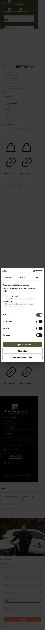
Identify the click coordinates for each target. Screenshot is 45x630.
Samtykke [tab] (8, 277)
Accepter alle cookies (22, 344)
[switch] (39, 321)
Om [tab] (36, 277)
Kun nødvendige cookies (22, 357)
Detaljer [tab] (23, 277)
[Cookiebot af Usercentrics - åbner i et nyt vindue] (32, 271)
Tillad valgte (22, 351)
